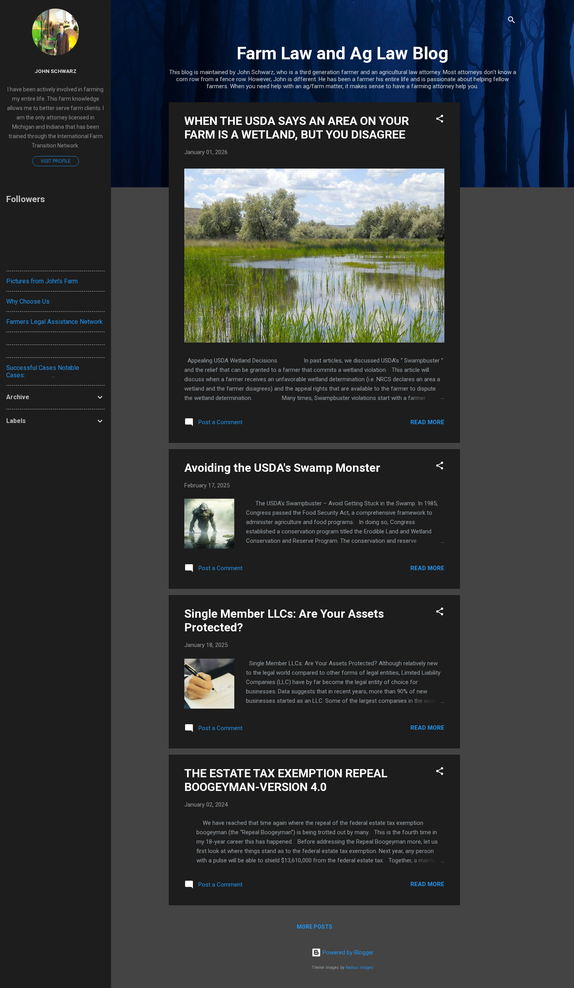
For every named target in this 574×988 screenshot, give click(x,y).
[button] (439, 120)
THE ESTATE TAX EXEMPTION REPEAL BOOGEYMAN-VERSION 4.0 (285, 780)
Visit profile (56, 161)
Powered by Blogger (347, 952)
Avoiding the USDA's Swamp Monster (282, 467)
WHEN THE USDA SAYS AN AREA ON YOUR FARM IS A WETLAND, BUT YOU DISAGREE (296, 127)
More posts (314, 927)
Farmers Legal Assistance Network (54, 321)
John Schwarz (56, 71)
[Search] (511, 21)
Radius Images (359, 967)
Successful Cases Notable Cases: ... (42, 371)
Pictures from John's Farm (42, 281)
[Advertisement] (491, 219)
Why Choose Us (28, 301)
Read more (427, 422)
